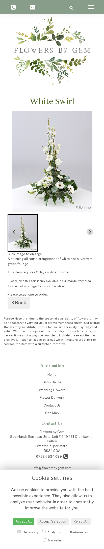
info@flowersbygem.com (52, 468)
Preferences (78, 532)
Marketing (55, 540)
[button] (23, 233)
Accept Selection (52, 521)
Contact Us (52, 405)
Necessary (30, 532)
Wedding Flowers (52, 390)
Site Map (52, 413)
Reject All (81, 521)
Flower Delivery (52, 397)
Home (52, 375)
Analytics (54, 532)
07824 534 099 (49, 456)
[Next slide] (90, 231)
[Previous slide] (14, 231)
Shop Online (52, 382)
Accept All (24, 521)
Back (20, 302)
